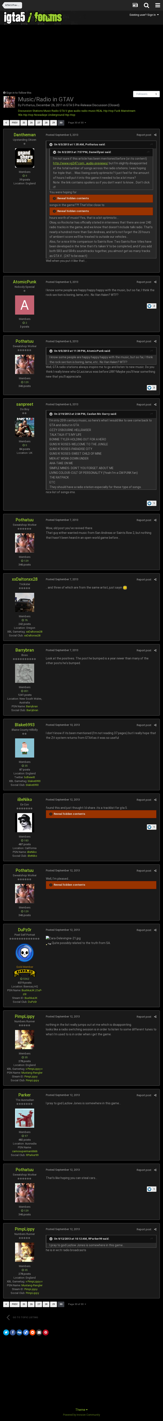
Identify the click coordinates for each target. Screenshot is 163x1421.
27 (38, 122)
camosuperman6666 (24, 1151)
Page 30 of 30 (76, 122)
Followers (142, 94)
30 (61, 122)
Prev (15, 123)
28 (46, 122)
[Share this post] (155, 134)
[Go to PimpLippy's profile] (24, 1039)
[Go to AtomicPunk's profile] (24, 305)
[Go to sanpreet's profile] (24, 427)
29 (53, 122)
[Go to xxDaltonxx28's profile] (24, 602)
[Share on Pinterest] (46, 1332)
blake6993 (34, 781)
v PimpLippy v (34, 1068)
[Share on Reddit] (32, 1332)
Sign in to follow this (18, 92)
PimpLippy (25, 1016)
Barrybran (24, 650)
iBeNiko (24, 799)
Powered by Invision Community (81, 1414)
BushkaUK (31, 998)
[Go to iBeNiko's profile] (24, 822)
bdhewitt (29, 777)
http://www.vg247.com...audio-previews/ (80, 163)
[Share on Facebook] (13, 1332)
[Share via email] (39, 1332)
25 (23, 122)
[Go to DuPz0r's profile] (24, 953)
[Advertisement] (53, 58)
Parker (24, 1094)
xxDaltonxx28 (25, 579)
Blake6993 (25, 724)
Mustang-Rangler (31, 1072)
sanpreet (24, 404)
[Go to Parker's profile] (24, 1118)
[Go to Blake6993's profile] (24, 748)
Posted (62, 134)
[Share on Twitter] (6, 1332)
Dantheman (25, 134)
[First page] (6, 123)
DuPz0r (24, 929)
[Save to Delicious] (26, 1332)
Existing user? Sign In (143, 14)
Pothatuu (28, 105)
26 (31, 122)
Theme (80, 1409)
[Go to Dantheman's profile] (24, 158)
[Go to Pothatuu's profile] (9, 102)
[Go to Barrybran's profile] (24, 673)
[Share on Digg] (19, 1332)
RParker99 (32, 1155)
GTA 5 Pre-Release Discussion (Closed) (92, 105)
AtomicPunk (24, 281)
